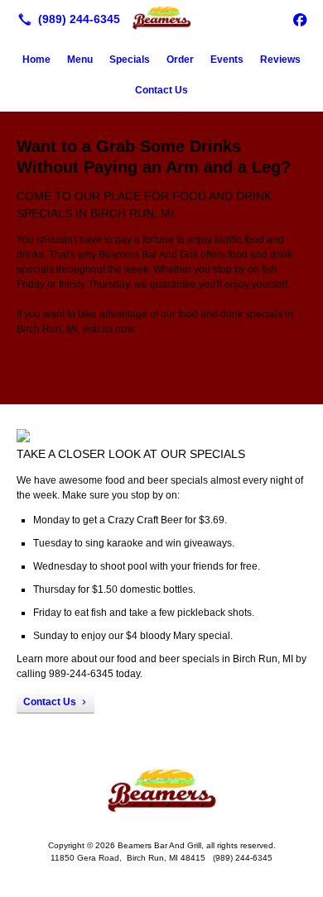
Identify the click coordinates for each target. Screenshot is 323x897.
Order (180, 59)
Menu (80, 59)
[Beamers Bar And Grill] (161, 17)
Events (226, 59)
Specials (129, 59)
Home (36, 59)
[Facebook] (299, 19)
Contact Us (161, 90)
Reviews (280, 59)
